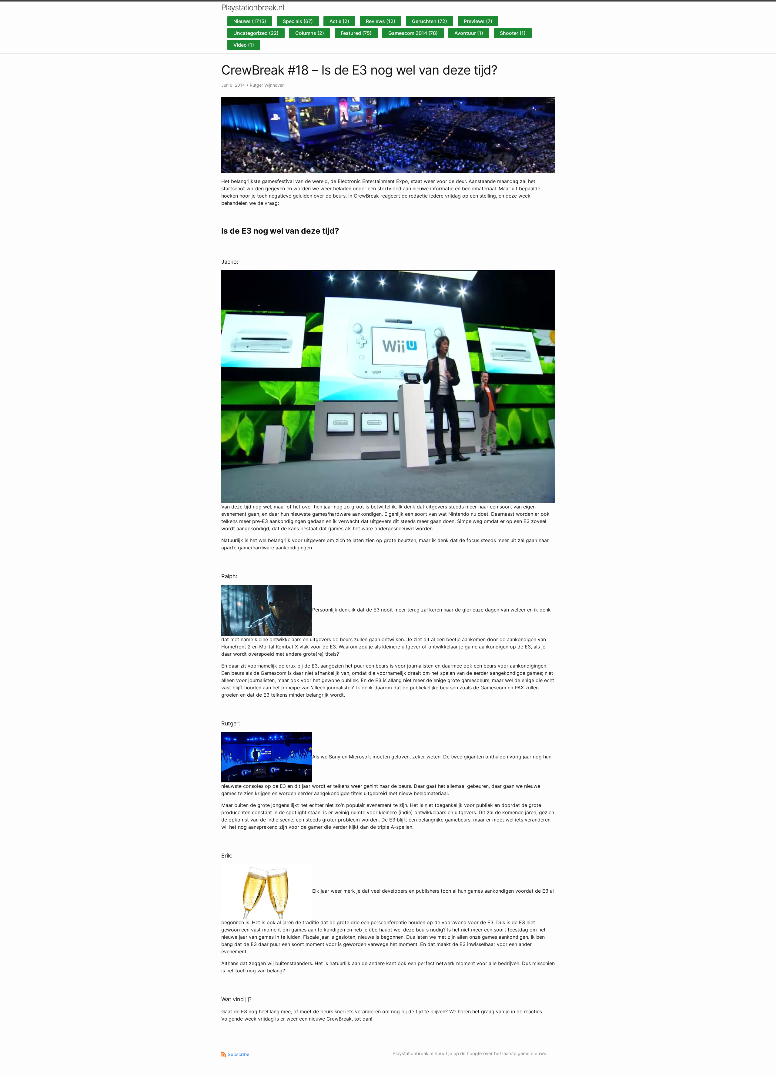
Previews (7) (478, 21)
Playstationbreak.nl (252, 7)
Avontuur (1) (468, 33)
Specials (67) (298, 21)
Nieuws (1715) (249, 21)
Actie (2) (339, 21)
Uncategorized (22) (256, 33)
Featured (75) (356, 33)
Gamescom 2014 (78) (413, 33)
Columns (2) (309, 33)
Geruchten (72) (429, 21)
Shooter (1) (513, 33)
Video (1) (243, 45)
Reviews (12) (380, 21)
